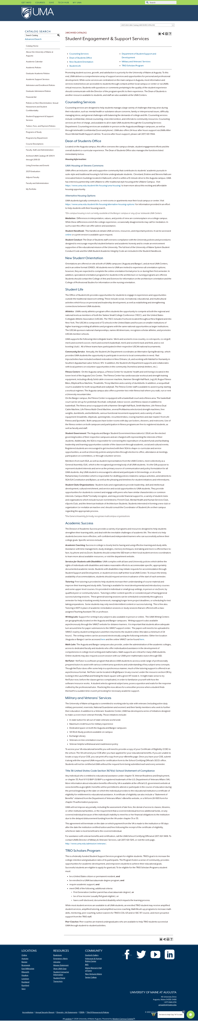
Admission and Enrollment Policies (40, 85)
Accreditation (27, 1012)
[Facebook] (127, 954)
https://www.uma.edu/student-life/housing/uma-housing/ (93, 185)
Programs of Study (34, 132)
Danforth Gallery (92, 955)
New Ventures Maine (93, 974)
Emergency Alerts (60, 958)
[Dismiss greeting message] (183, 1011)
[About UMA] (42, 13)
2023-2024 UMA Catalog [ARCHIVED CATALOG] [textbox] (138, 25)
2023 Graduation (33, 171)
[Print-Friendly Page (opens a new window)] (166, 33)
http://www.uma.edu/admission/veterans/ (85, 843)
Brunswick (26, 965)
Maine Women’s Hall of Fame (93, 969)
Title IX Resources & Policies (97, 1012)
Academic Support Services (37, 79)
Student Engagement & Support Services (39, 118)
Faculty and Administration (37, 183)
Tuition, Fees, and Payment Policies (40, 126)
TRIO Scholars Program (133, 65)
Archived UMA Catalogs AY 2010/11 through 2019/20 (40, 158)
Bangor (24, 962)
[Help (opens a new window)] (170, 33)
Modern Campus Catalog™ (124, 1019)
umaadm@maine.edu (167, 1005)
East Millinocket (28, 969)
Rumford (25, 985)
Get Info (26, 2)
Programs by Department (37, 138)
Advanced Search (33, 39)
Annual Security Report (44, 1012)
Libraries (56, 962)
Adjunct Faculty (32, 177)
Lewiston (25, 979)
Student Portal (59, 978)
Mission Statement (61, 965)
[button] (191, 1015)
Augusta (25, 958)
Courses (40, 2)
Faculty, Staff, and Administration (39, 150)
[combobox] (147, 25)
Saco (23, 989)
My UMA (77, 2)
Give (51, 2)
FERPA (81, 1012)
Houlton (25, 975)
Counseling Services (79, 54)
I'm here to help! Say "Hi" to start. (171, 1015)
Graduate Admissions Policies (38, 91)
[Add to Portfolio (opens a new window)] (159, 33)
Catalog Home (32, 46)
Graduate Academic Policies (38, 73)
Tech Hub (63, 2)
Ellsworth (25, 972)
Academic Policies (33, 67)
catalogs (68, 1019)
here (103, 639)
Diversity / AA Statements (66, 1012)
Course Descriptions (34, 144)
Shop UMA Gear (60, 969)
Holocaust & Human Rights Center (93, 959)
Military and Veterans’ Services (136, 61)
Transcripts (57, 981)
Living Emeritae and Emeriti (37, 165)
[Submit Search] (147, 2)
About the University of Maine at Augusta (39, 54)
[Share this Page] (163, 33)
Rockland (25, 982)
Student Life (75, 66)
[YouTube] (155, 954)
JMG (86, 964)
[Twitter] (141, 954)
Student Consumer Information (61, 973)
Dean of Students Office (80, 58)
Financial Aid (31, 97)
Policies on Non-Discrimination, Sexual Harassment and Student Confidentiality (42, 107)
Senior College (91, 977)
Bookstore (57, 955)
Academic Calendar (34, 62)
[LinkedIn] (169, 954)
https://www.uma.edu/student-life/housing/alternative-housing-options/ (100, 204)
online (68, 234)
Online (24, 955)
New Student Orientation (81, 62)
